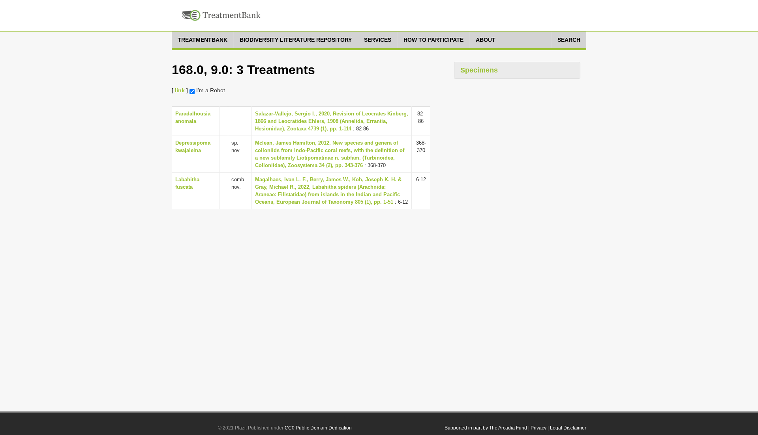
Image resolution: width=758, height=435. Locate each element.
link (180, 90)
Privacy (538, 428)
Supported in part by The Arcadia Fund (486, 428)
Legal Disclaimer (568, 428)
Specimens (479, 70)
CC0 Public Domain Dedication (318, 428)
